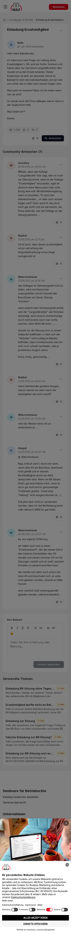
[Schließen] (66, 823)
